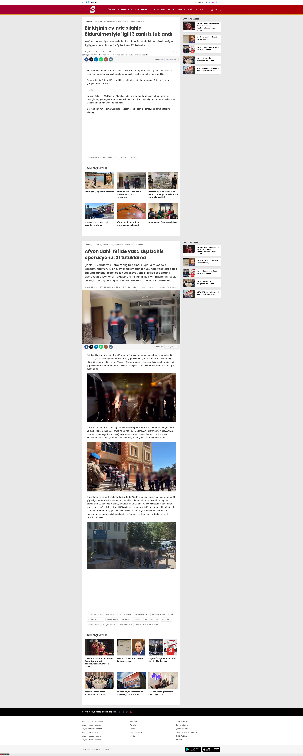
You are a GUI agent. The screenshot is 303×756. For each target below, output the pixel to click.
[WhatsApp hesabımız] (220, 2)
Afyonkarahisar (142, 614)
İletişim (132, 736)
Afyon (144, 287)
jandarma (166, 619)
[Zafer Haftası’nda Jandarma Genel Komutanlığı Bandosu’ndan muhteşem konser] (189, 29)
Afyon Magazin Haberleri (92, 736)
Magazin (135, 9)
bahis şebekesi (113, 619)
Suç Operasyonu (110, 625)
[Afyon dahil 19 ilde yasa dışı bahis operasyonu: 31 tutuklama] (131, 180)
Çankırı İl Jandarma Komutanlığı (146, 619)
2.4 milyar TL (111, 614)
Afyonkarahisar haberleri (163, 614)
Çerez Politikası (182, 729)
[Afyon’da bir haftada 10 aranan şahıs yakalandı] (131, 211)
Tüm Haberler (160, 287)
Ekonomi (154, 9)
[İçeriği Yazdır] (111, 59)
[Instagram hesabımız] (213, 2)
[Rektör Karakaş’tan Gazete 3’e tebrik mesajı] (189, 42)
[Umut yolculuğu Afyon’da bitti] (163, 211)
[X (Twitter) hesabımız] (210, 2)
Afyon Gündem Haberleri (92, 721)
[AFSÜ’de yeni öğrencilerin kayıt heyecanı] (163, 680)
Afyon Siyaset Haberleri (91, 725)
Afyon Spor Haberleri (90, 732)
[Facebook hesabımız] (206, 2)
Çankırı (126, 619)
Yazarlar (181, 9)
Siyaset (145, 9)
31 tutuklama (126, 614)
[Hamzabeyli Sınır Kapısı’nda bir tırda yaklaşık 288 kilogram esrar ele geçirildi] (163, 180)
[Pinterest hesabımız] (216, 2)
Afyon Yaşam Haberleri (91, 739)
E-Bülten (192, 9)
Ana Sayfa (134, 721)
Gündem (111, 9)
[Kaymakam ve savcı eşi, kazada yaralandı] (99, 211)
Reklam (179, 739)
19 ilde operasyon (95, 614)
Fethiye (124, 158)
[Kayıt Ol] (212, 9)
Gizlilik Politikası (136, 732)
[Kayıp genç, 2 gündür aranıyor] (99, 180)
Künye (132, 729)
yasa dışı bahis (126, 625)
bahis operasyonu (96, 619)
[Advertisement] (131, 136)
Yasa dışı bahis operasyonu (147, 625)
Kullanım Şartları (182, 725)
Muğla (134, 158)
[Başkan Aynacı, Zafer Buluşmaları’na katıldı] (189, 63)
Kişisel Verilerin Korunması (186, 732)
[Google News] (171, 59)
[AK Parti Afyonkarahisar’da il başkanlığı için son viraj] (189, 73)
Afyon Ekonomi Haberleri (92, 729)
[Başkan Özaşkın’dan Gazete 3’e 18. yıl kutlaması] (189, 53)
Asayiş (171, 9)
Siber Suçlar (94, 625)
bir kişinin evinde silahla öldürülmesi (103, 158)
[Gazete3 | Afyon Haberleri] (92, 12)
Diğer (201, 9)
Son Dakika (123, 9)
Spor (163, 9)
